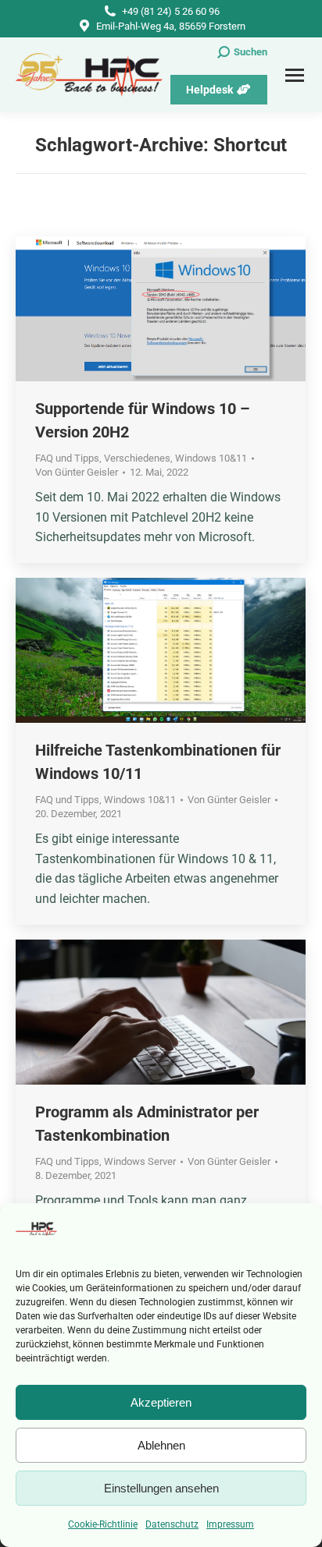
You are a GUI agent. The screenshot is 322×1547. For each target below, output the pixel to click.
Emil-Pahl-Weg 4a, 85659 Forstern (170, 26)
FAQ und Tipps (67, 458)
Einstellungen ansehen (161, 1488)
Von (76, 472)
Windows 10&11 (211, 458)
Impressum (230, 1524)
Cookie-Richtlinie (103, 1524)
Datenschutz (172, 1524)
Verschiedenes (137, 458)
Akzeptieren (161, 1402)
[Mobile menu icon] (294, 75)
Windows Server (140, 1161)
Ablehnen (161, 1445)
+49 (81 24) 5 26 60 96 (171, 11)
